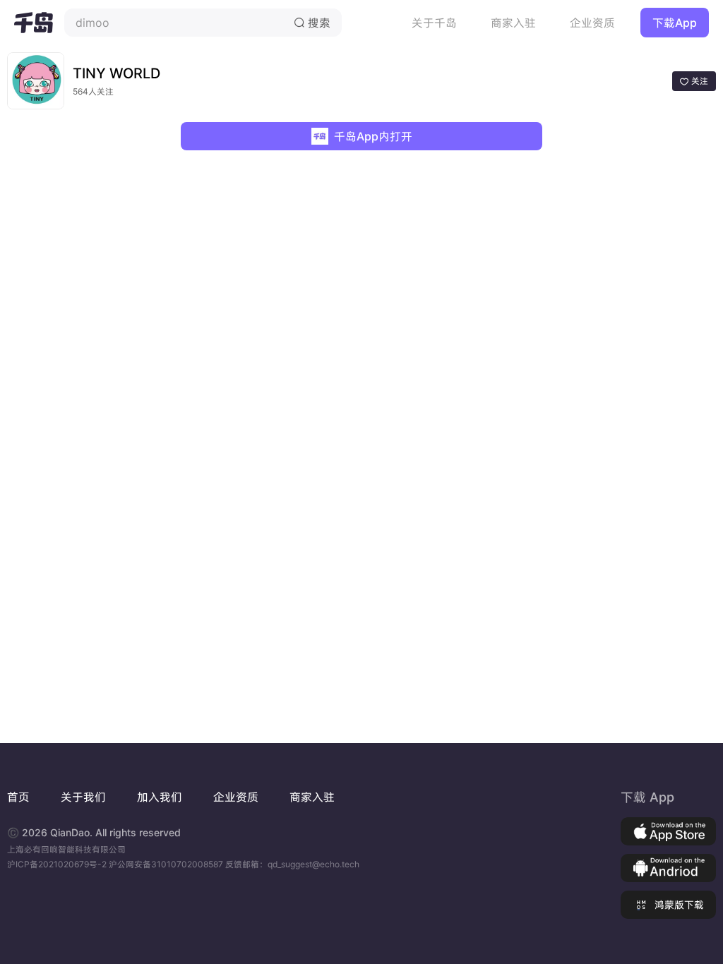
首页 (18, 797)
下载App (674, 23)
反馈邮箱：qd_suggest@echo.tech (292, 864)
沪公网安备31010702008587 (167, 864)
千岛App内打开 (373, 136)
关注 (694, 81)
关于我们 (83, 797)
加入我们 (159, 797)
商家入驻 (513, 23)
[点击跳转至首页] (33, 22)
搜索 (312, 23)
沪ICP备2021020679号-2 (58, 864)
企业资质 (592, 23)
